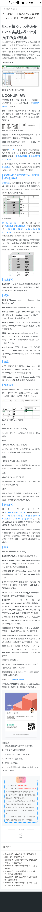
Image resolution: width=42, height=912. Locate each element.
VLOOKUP (12, 150)
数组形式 (10, 223)
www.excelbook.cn (19, 679)
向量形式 (6, 183)
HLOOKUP (20, 226)
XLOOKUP (6, 167)
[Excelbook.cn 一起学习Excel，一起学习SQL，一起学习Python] (21, 3)
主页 (7, 9)
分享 (21, 837)
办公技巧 (14, 9)
